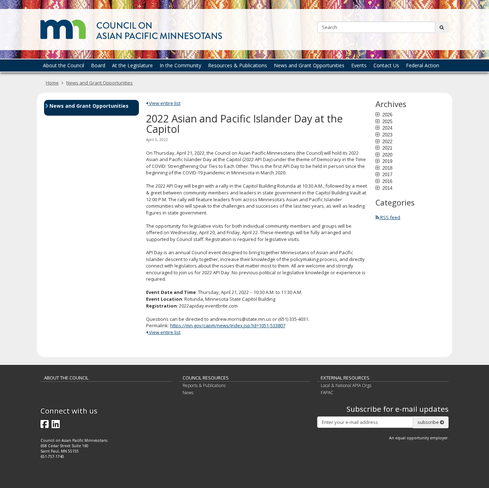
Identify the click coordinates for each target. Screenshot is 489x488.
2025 (386, 121)
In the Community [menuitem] (180, 65)
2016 (386, 181)
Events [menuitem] (359, 65)
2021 (386, 147)
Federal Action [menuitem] (422, 65)
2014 (386, 187)
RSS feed (389, 217)
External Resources (345, 378)
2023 (386, 134)
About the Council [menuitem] (63, 65)
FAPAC (327, 393)
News (188, 393)
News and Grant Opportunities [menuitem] (309, 65)
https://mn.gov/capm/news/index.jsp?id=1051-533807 (227, 325)
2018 (386, 167)
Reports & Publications (204, 385)
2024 (386, 127)
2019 (386, 161)
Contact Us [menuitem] (386, 65)
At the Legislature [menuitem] (132, 65)
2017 (386, 174)
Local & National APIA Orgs (346, 385)
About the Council (66, 378)
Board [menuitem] (98, 65)
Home (52, 82)
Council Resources (206, 378)
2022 (386, 141)
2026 (386, 114)
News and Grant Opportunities (99, 82)
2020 (386, 154)
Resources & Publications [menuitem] (237, 65)
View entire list (164, 103)
